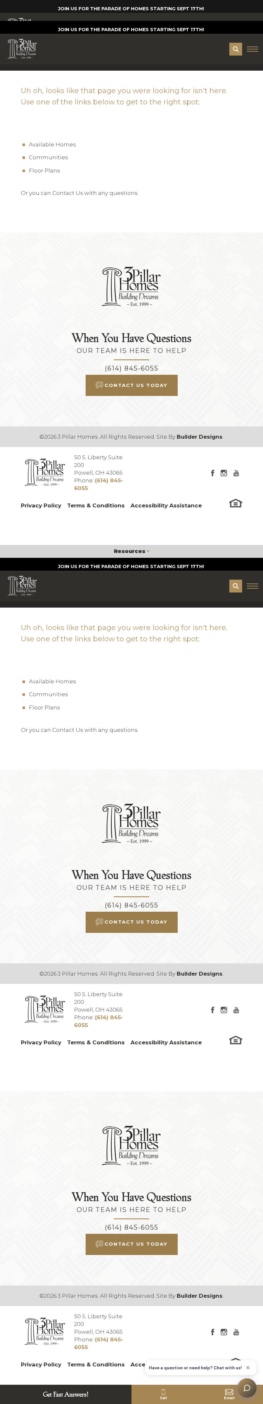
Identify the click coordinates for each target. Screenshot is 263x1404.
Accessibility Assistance (166, 505)
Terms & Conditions (96, 505)
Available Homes (52, 144)
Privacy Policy (41, 505)
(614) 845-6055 (131, 368)
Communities (48, 157)
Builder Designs (200, 437)
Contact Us (67, 193)
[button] (235, 49)
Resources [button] (129, 551)
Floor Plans (44, 170)
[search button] (235, 49)
